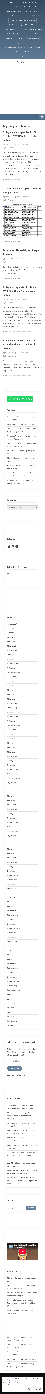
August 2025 (12, 677)
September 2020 (13, 937)
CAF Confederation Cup (32, 11)
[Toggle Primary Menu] (41, 116)
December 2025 (13, 659)
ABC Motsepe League (29, 2)
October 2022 (12, 827)
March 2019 (11, 1017)
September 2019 (13, 990)
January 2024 (12, 761)
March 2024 (11, 752)
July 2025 (10, 681)
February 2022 (12, 862)
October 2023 (12, 774)
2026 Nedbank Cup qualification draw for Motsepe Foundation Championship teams (22, 1181)
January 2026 (12, 655)
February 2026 (12, 650)
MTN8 (36, 34)
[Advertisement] (22, 88)
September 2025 (13, 672)
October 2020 (12, 933)
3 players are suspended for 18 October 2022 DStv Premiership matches (20, 136)
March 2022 (11, 858)
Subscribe (22, 56)
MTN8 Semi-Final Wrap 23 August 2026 (22, 424)
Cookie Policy (7, 1385)
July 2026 (10, 628)
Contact (30, 47)
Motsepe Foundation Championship (19, 34)
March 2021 (11, 911)
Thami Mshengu (22, 144)
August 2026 (12, 624)
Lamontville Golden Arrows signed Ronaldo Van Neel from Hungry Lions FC (21, 1303)
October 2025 (12, 668)
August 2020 (12, 942)
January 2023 (12, 814)
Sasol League (16, 43)
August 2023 (12, 783)
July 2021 (10, 893)
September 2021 (13, 884)
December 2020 (13, 924)
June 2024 (11, 739)
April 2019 (11, 1012)
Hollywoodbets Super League (32, 29)
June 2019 (11, 1003)
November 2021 (13, 875)
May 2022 (10, 849)
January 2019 (12, 1025)
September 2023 (13, 778)
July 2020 (10, 946)
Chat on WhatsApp (22, 399)
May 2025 (10, 690)
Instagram (18, 52)
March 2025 (11, 699)
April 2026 (11, 642)
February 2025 (12, 703)
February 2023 (12, 809)
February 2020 (12, 968)
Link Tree (37, 52)
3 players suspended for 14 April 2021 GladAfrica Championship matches (20, 291)
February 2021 (12, 915)
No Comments (10, 148)
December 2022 (13, 818)
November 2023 (13, 770)
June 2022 (11, 845)
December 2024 (13, 712)
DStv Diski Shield (30, 25)
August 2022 (12, 836)
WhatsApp (27, 52)
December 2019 (13, 977)
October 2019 (12, 986)
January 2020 (12, 973)
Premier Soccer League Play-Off (28, 38)
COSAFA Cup (36, 16)
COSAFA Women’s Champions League (22, 20)
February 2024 (12, 756)
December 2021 (13, 871)
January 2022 (12, 867)
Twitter (38, 47)
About (17, 2)
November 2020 (13, 928)
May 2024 (10, 743)
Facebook (8, 52)
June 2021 (11, 897)
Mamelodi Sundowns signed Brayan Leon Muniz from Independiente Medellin (20, 1116)
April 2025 (11, 695)
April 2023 (11, 800)
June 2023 (11, 792)
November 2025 (13, 664)
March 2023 (11, 805)
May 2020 (11, 955)
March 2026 (11, 646)
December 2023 (13, 765)
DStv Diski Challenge (15, 25)
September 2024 (13, 725)
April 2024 (11, 748)
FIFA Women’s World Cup (11, 29)
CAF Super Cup (9, 16)
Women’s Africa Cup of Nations (15, 47)
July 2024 (10, 734)
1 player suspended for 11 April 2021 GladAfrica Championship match (20, 344)
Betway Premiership (30, 7)
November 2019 (13, 981)
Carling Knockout (23, 16)
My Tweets (11, 574)
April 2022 (11, 853)
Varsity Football (28, 43)
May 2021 (10, 902)
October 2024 (12, 721)
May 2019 (10, 1008)
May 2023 (10, 796)
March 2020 (11, 964)
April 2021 (10, 906)
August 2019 (11, 995)
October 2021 (12, 880)
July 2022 (10, 840)
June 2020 (11, 950)
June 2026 (11, 633)
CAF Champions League (13, 11)
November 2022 (13, 823)
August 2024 (12, 730)
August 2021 (11, 889)
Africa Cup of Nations (14, 7)
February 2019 (12, 1021)
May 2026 (11, 637)
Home (10, 2)
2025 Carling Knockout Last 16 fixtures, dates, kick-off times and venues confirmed (21, 1156)
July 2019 (10, 999)
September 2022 (13, 831)
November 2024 (13, 717)
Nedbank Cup (10, 38)
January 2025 (12, 708)
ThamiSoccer (22, 62)
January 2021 (12, 920)
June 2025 (11, 686)
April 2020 (11, 959)
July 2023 (10, 787)
